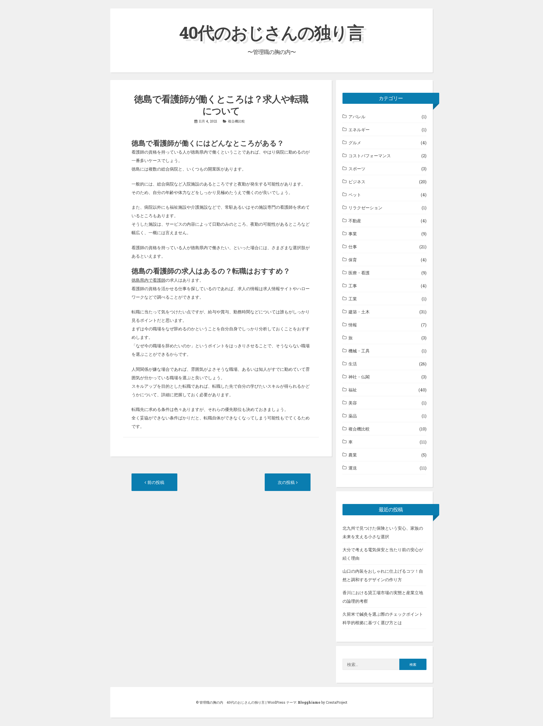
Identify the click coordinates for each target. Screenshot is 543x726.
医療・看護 (359, 272)
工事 (352, 285)
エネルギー (359, 129)
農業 (352, 455)
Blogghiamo (309, 702)
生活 (352, 364)
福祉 (352, 390)
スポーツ (356, 168)
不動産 (354, 220)
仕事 (352, 246)
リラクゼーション (365, 207)
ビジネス (356, 181)
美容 (352, 403)
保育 (352, 259)
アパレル (356, 116)
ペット (354, 194)
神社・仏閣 (359, 377)
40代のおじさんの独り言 (271, 32)
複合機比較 (236, 121)
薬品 (352, 416)
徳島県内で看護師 (148, 280)
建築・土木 (359, 311)
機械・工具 (359, 351)
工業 (352, 298)
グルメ (354, 142)
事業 (352, 233)
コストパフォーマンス (369, 155)
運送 (352, 468)
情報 (352, 325)
